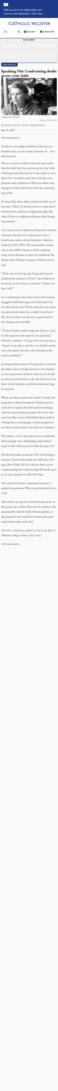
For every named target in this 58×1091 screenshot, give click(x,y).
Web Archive (9, 65)
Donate (31, 31)
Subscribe (48, 31)
